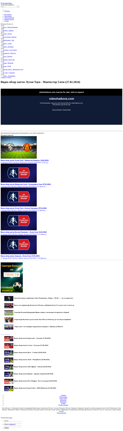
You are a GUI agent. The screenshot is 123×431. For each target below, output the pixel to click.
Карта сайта (63, 398)
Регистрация (4, 3)
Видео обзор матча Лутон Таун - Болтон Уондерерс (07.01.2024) (24, 208)
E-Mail (63, 403)
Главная (63, 395)
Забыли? (12, 424)
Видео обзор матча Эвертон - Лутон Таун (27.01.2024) (20, 256)
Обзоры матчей (9, 19)
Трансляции (8, 16)
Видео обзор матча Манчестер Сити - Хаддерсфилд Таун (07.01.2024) (26, 184)
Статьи (6, 21)
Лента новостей (9, 17)
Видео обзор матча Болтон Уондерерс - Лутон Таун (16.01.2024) (24, 232)
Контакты (63, 400)
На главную (8, 14)
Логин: (6, 421)
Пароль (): (10, 424)
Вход (10, 3)
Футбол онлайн (63, 405)
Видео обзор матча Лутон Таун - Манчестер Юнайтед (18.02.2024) (25, 160)
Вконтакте (63, 402)
